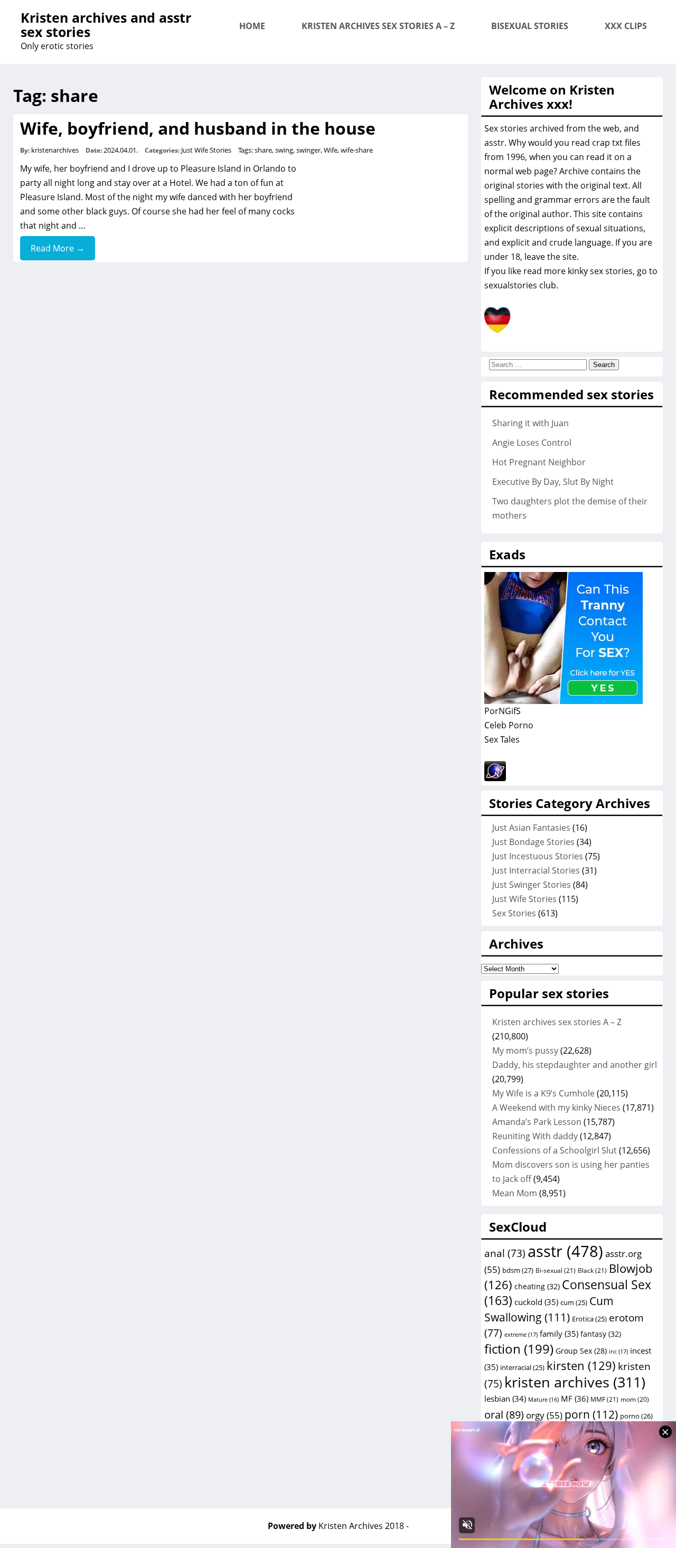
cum (573, 1302)
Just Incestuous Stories (537, 856)
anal (504, 1253)
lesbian (505, 1398)
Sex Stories (514, 913)
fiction (518, 1348)
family (559, 1333)
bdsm (517, 1270)
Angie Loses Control (531, 442)
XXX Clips (626, 26)
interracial (522, 1367)
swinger (308, 150)
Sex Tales (502, 739)
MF (574, 1398)
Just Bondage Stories (533, 842)
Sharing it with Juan (530, 423)
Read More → (57, 248)
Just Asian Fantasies (531, 827)
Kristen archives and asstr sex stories (106, 24)
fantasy (600, 1334)
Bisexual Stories (529, 26)
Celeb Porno (508, 725)
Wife (330, 150)
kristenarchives (55, 150)
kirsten (581, 1365)
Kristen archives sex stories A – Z (378, 26)
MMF (604, 1399)
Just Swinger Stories (531, 884)
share (263, 150)
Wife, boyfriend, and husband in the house (197, 128)
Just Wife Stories (206, 150)
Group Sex (581, 1351)
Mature (543, 1399)
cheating (537, 1286)
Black (592, 1270)
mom (635, 1399)
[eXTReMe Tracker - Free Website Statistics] (495, 778)
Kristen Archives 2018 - (363, 1526)
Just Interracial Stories (536, 870)
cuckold (536, 1302)
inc (618, 1351)
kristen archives (574, 1382)
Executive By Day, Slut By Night (553, 481)
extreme (521, 1334)
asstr (565, 1251)
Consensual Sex (567, 1292)
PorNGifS (502, 711)
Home (252, 26)
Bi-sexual (556, 1270)
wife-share (357, 150)
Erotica (589, 1319)
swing (284, 150)
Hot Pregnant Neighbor (539, 462)
